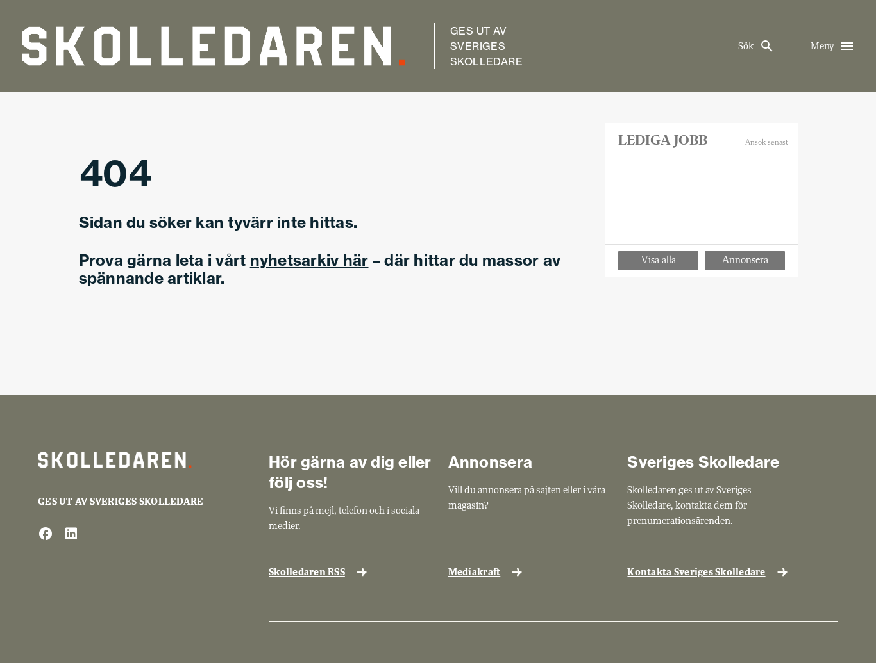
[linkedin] (71, 534)
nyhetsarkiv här (309, 260)
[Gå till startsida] (214, 46)
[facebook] (45, 534)
